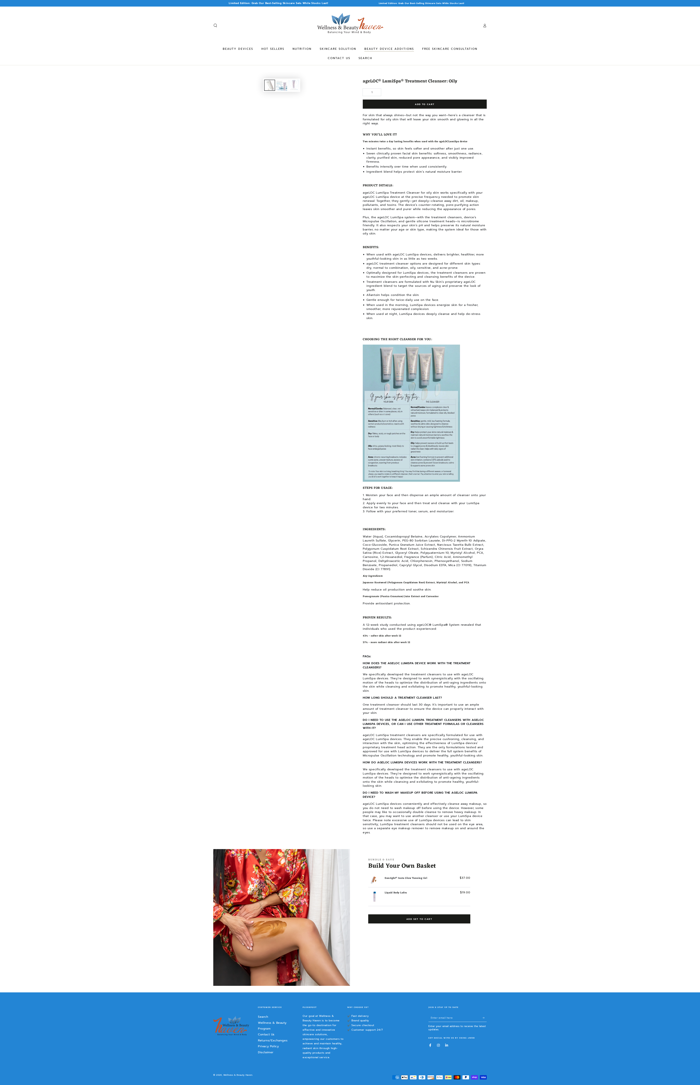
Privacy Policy (268, 1046)
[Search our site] (215, 26)
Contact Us (266, 1034)
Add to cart (424, 104)
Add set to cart (419, 919)
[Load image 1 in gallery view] (269, 85)
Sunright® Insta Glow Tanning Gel (406, 878)
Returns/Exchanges (272, 1040)
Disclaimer (265, 1052)
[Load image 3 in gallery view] (293, 85)
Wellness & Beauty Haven (237, 1075)
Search (263, 1017)
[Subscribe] (485, 1018)
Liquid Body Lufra (396, 892)
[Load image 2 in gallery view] (281, 85)
